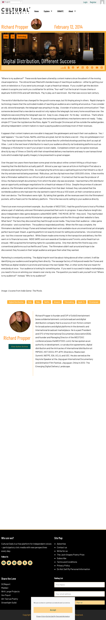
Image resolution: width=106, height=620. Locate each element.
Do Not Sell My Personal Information (73, 569)
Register (93, 2)
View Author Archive (19, 346)
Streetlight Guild (8, 602)
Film (6, 36)
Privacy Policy (63, 565)
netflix (47, 301)
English (7, 2)
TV (13, 36)
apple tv (81, 301)
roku (38, 301)
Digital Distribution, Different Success (39, 61)
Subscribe (61, 558)
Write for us (62, 551)
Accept (53, 610)
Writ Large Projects (10, 591)
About (71, 11)
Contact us (62, 547)
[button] (73, 67)
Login (85, 2)
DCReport (5, 584)
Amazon (57, 301)
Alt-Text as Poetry (9, 598)
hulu (30, 301)
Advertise (61, 543)
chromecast (94, 301)
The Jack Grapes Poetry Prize (70, 554)
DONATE (60, 11)
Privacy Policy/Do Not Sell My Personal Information (53, 616)
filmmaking (69, 301)
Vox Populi (6, 595)
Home (36, 11)
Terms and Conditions (67, 562)
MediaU (4, 587)
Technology (22, 36)
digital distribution (16, 301)
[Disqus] (53, 417)
